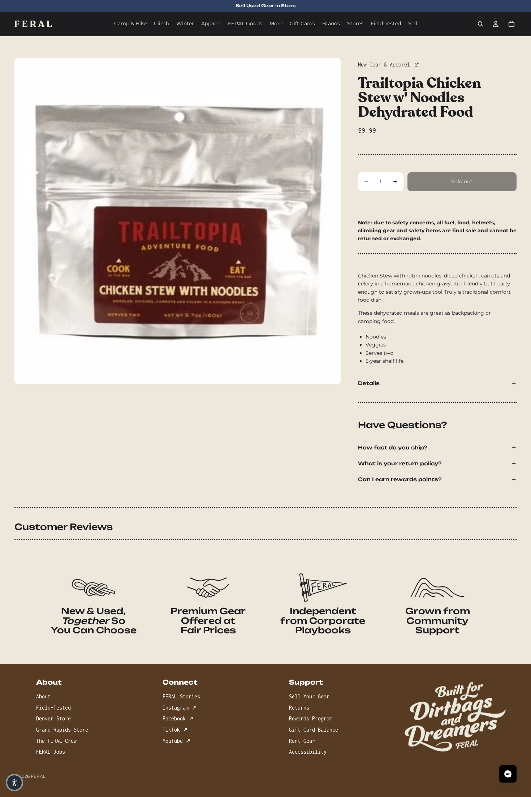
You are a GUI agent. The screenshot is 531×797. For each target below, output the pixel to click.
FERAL (38, 776)
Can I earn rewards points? (400, 479)
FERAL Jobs (50, 752)
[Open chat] (508, 774)
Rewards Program (310, 718)
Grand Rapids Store (62, 729)
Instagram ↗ (179, 707)
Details (369, 383)
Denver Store (53, 718)
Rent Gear (302, 740)
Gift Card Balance (313, 729)
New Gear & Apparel (385, 64)
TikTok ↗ (175, 729)
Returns (299, 707)
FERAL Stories (181, 696)
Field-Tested (53, 707)
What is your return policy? (400, 463)
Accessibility (308, 752)
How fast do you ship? (392, 447)
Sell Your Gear (309, 696)
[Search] (480, 24)
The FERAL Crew (56, 740)
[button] (14, 782)
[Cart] (511, 24)
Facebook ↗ (178, 718)
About (43, 696)
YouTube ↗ (176, 740)
